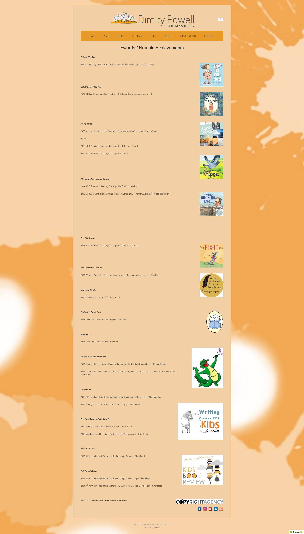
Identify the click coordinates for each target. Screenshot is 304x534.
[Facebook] (200, 509)
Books (121, 36)
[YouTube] (210, 509)
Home (92, 36)
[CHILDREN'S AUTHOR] (152, 26)
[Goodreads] (221, 509)
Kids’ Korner (137, 36)
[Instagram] (205, 509)
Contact (168, 36)
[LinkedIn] (216, 509)
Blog (154, 36)
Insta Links (209, 36)
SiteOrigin (156, 527)
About (106, 36)
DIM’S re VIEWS (188, 36)
